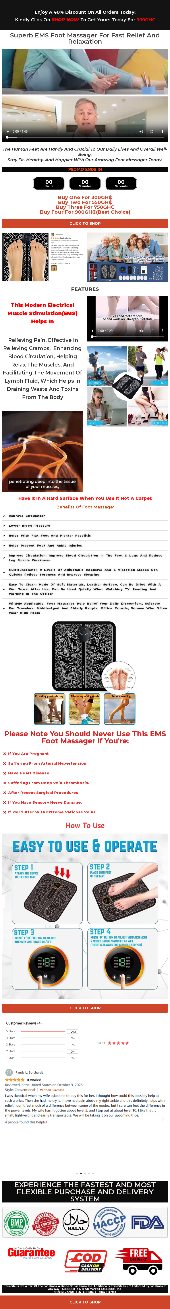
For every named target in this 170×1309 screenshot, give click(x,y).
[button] (7, 1119)
